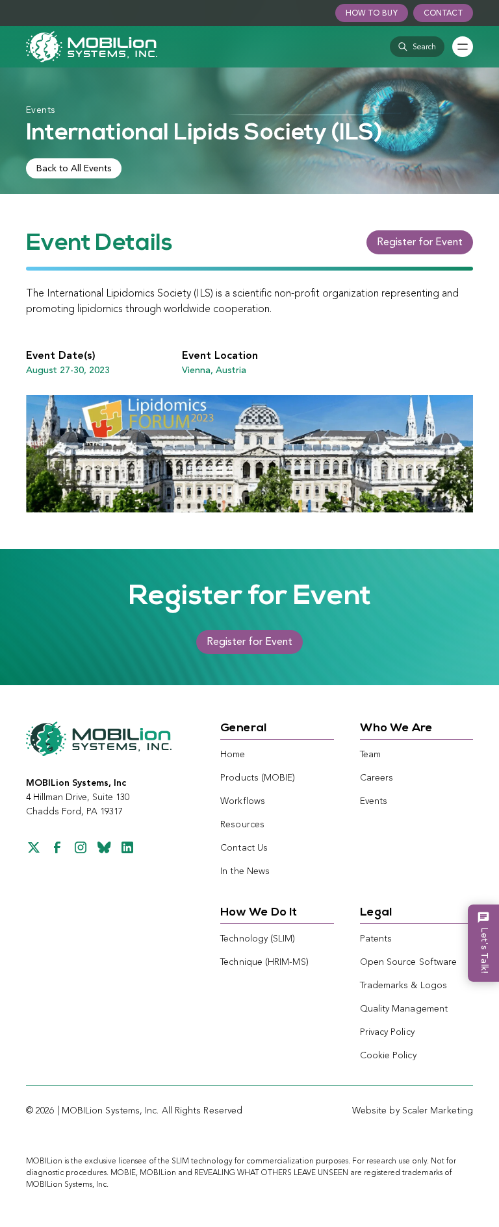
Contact (443, 14)
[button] (417, 46)
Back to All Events (73, 168)
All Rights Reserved (202, 1110)
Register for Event (420, 242)
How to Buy (372, 14)
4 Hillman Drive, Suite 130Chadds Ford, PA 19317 (77, 797)
